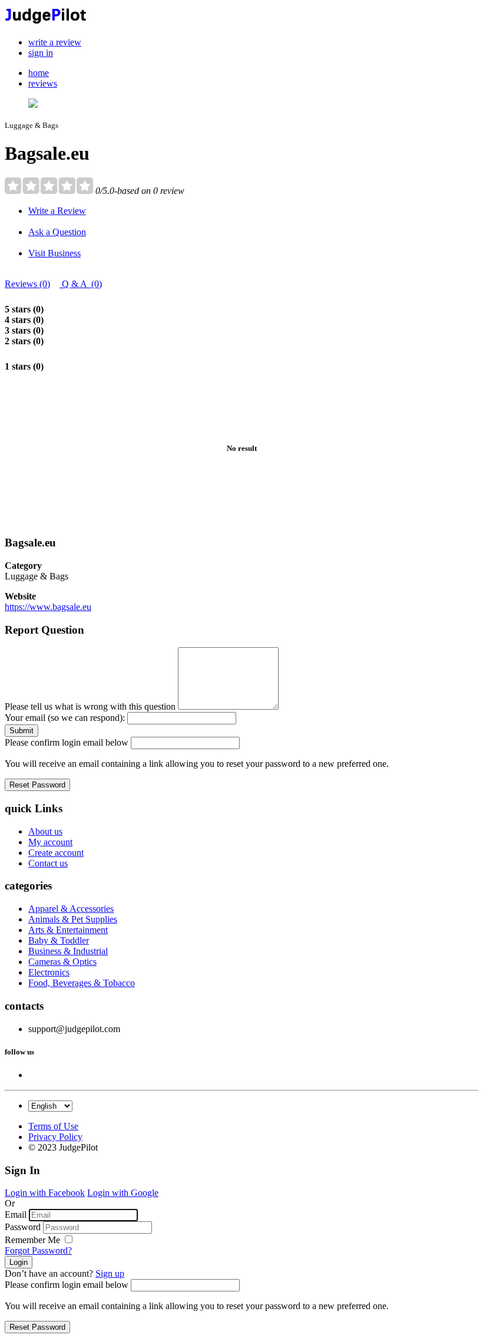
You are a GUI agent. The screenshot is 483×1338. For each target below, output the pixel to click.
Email (16, 1215)
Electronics (49, 972)
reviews (42, 83)
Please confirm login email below (66, 742)
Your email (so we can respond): (65, 718)
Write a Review (57, 211)
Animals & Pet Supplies (72, 919)
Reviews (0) (27, 284)
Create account (56, 853)
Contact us (48, 863)
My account (50, 842)
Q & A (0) (80, 284)
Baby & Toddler (58, 940)
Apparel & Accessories (71, 909)
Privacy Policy (55, 1137)
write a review (54, 42)
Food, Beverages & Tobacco (81, 983)
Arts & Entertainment (68, 930)
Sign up (109, 1273)
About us (45, 831)
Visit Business (54, 253)
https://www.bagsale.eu (48, 607)
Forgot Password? (38, 1250)
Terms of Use (53, 1126)
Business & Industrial (68, 951)
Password (23, 1227)
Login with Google (122, 1193)
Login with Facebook (45, 1193)
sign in (40, 53)
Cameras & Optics (62, 962)
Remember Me (33, 1240)
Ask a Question (57, 232)
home (38, 73)
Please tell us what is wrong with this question (90, 706)
